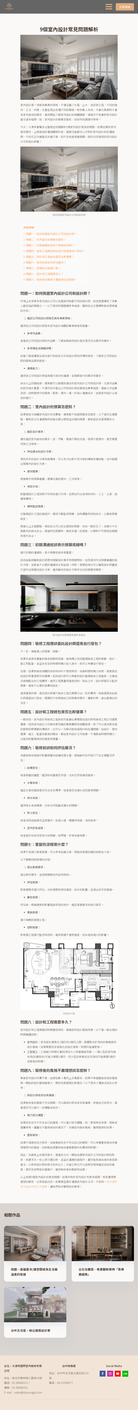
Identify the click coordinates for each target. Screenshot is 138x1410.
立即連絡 (125, 7)
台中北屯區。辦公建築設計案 (30, 1330)
